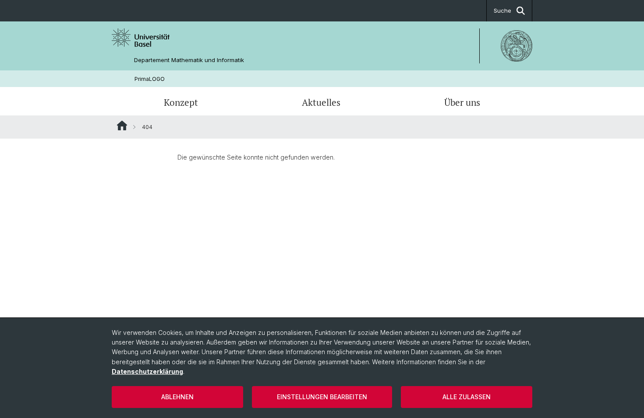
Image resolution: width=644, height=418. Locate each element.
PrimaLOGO (149, 79)
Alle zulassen (466, 397)
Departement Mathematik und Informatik (189, 60)
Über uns (462, 102)
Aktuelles (321, 102)
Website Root (122, 125)
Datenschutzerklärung (147, 371)
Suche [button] (502, 10)
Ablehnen (177, 397)
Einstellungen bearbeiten (322, 397)
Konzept (181, 102)
